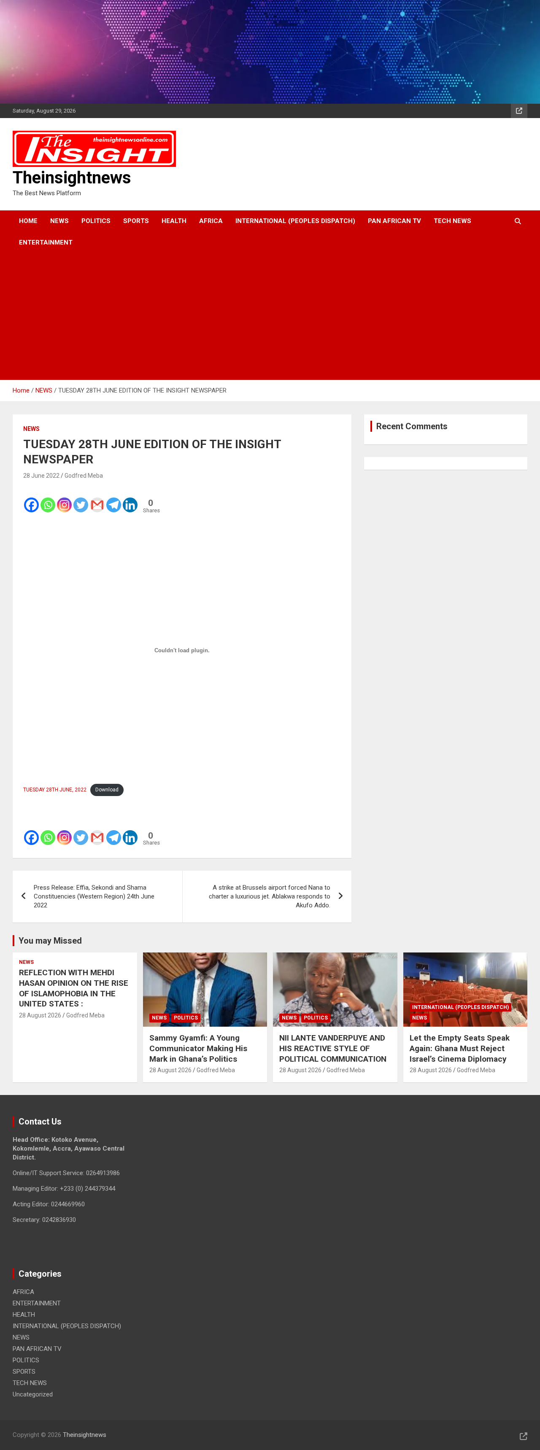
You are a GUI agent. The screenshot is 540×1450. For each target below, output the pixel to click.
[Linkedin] (130, 499)
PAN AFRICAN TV (394, 221)
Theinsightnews (72, 178)
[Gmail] (97, 499)
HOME (28, 221)
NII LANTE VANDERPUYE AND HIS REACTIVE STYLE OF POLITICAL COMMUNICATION (332, 1048)
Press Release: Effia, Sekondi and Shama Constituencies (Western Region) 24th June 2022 (94, 896)
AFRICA (211, 221)
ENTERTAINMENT (46, 242)
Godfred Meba (84, 475)
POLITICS (96, 221)
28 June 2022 (41, 475)
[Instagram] (64, 499)
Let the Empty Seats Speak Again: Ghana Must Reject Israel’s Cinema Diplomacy (460, 1048)
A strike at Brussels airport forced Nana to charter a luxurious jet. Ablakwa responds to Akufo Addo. (269, 896)
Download (107, 790)
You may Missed (50, 941)
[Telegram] (113, 499)
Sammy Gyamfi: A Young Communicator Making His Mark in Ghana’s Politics (198, 1048)
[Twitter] (80, 499)
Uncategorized (33, 1394)
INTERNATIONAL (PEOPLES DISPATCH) (295, 221)
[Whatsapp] (47, 499)
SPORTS (136, 221)
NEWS (59, 221)
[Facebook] (31, 499)
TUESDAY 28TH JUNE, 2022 (54, 790)
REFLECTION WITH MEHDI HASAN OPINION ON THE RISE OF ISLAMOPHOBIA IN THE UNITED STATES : (73, 988)
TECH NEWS (452, 221)
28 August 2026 (40, 1015)
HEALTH (174, 221)
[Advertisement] (258, 317)
